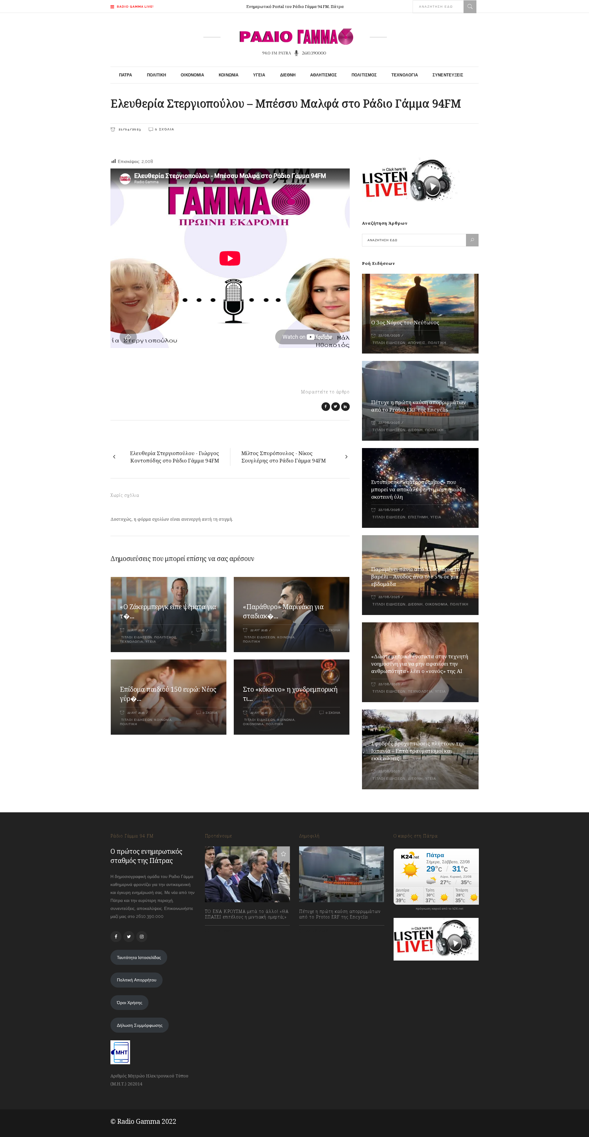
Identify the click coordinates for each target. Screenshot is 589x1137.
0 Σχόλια (164, 129)
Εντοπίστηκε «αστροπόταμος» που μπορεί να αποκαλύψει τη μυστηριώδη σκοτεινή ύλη (418, 489)
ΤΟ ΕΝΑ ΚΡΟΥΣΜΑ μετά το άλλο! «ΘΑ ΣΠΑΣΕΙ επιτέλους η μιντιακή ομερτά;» (247, 914)
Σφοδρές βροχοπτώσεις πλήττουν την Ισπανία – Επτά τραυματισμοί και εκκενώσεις (417, 751)
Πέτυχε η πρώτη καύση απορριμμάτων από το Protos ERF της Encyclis (418, 406)
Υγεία (150, 641)
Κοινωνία (286, 637)
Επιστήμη (418, 517)
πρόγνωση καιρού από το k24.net (439, 908)
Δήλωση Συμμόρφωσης (140, 1025)
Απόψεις (416, 343)
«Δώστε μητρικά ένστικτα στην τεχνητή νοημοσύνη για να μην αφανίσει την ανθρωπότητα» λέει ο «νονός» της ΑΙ (419, 664)
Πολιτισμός (165, 637)
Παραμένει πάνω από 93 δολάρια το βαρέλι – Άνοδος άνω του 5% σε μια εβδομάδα (415, 576)
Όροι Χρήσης (129, 1002)
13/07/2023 (221, 931)
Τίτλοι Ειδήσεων (136, 637)
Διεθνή (415, 430)
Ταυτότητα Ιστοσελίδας (139, 957)
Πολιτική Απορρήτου (136, 979)
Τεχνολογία (131, 641)
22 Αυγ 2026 (135, 630)
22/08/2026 (389, 336)
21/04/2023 (129, 129)
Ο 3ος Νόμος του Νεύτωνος (405, 322)
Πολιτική (251, 641)
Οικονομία (253, 724)
